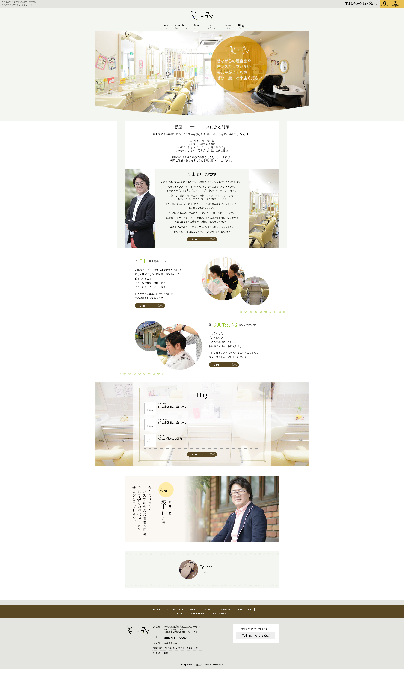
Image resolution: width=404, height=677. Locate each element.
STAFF (209, 609)
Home (164, 26)
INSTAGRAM (219, 613)
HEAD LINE (244, 609)
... (159, 410)
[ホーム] (202, 20)
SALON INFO (175, 609)
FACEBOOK (198, 613)
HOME (156, 609)
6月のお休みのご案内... (171, 438)
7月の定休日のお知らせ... (172, 422)
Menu (197, 26)
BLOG (180, 613)
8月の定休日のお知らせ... (172, 406)
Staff (211, 26)
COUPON (225, 609)
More (195, 239)
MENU (193, 609)
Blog (241, 26)
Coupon (227, 26)
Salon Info (180, 26)
